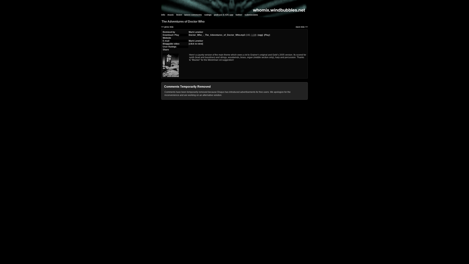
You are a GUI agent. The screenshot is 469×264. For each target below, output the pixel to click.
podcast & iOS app (223, 15)
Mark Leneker (196, 32)
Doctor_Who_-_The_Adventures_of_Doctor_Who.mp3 (217, 35)
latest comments (193, 15)
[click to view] (196, 44)
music (170, 15)
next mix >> (302, 27)
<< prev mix (167, 27)
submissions (251, 15)
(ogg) (260, 35)
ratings (208, 15)
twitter (239, 15)
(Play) (267, 35)
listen (179, 15)
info (163, 15)
